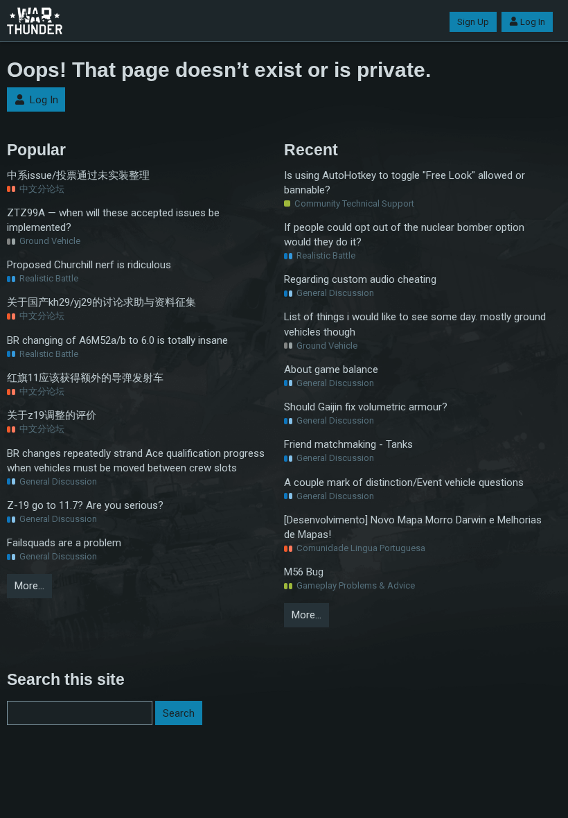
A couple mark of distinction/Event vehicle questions (404, 482)
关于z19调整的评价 (51, 415)
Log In (532, 22)
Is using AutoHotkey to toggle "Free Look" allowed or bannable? (404, 182)
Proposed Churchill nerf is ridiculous (89, 265)
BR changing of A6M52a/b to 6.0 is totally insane (117, 340)
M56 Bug (303, 572)
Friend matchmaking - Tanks (348, 444)
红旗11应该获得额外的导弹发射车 (85, 378)
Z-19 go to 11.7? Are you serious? (85, 505)
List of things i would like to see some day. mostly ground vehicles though (415, 324)
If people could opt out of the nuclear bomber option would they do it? (404, 234)
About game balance (331, 369)
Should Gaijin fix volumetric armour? (365, 407)
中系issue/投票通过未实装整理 (78, 175)
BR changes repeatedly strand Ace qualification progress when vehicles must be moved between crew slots (136, 460)
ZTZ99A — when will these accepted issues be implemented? (113, 220)
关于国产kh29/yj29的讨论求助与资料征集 (101, 302)
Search (179, 713)
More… (29, 586)
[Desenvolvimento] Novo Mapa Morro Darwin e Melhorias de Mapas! (413, 527)
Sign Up (473, 22)
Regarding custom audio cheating (360, 279)
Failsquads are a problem (64, 543)
